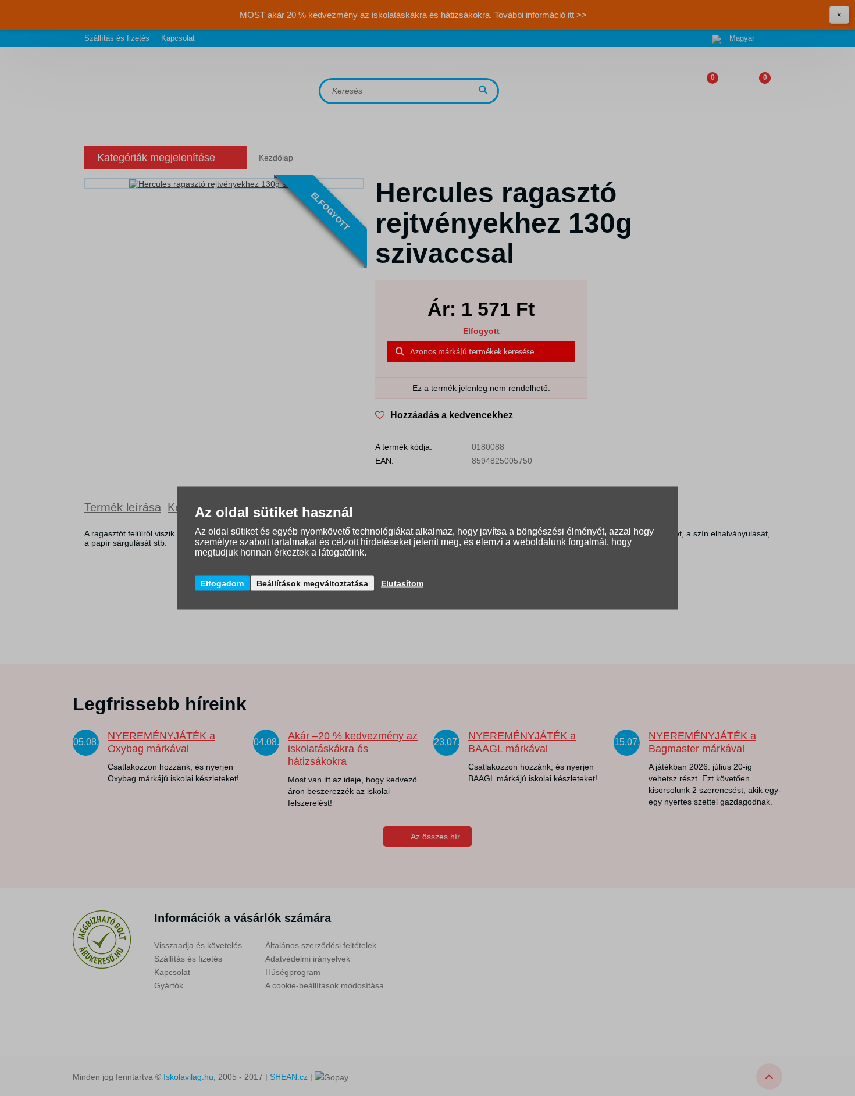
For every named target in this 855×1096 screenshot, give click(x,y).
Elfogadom (222, 583)
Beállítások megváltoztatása (312, 583)
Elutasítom (402, 583)
